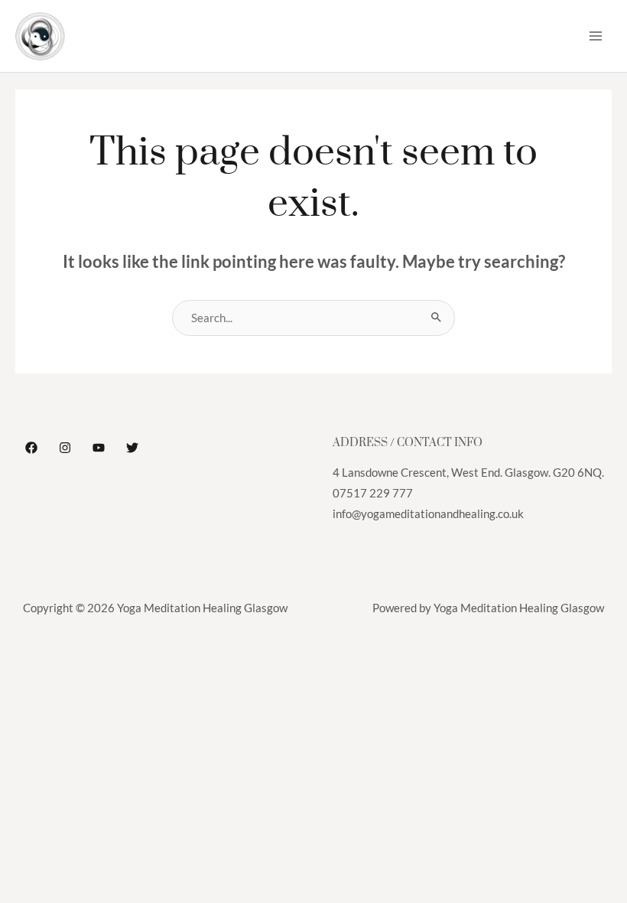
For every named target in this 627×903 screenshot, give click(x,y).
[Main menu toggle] (596, 36)
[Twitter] (132, 447)
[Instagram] (65, 447)
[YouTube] (98, 447)
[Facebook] (31, 447)
